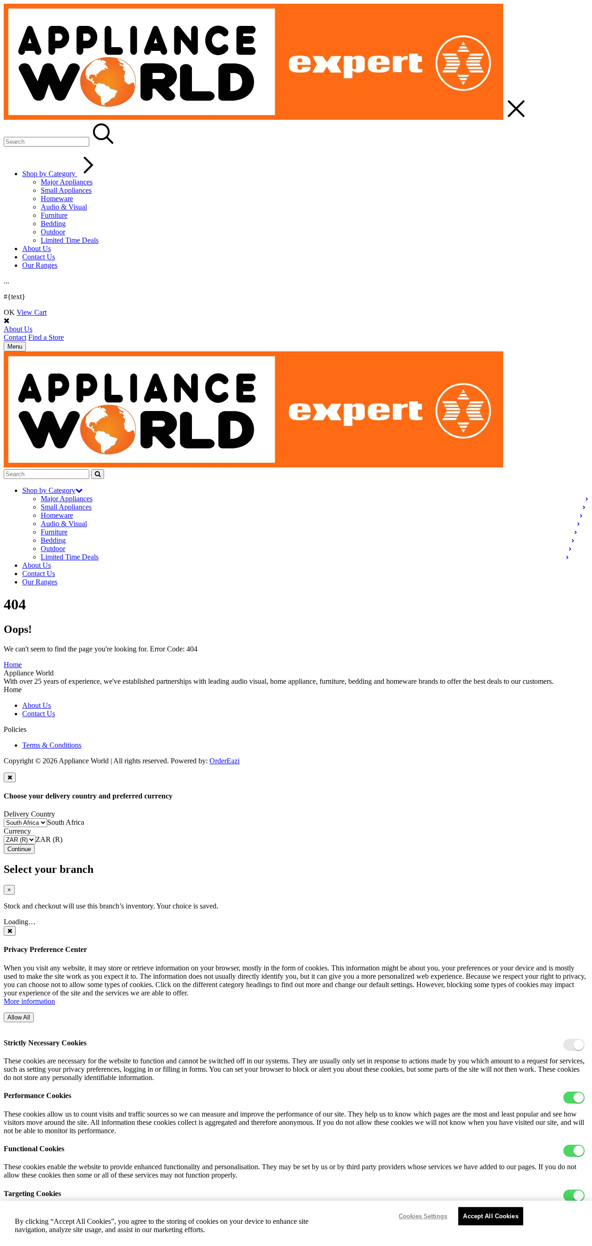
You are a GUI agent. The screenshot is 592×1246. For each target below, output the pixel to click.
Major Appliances (66, 182)
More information (29, 1001)
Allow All (18, 1017)
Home (13, 665)
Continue (19, 849)
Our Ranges (39, 265)
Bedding (53, 223)
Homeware (57, 199)
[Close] (10, 777)
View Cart (32, 312)
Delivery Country (29, 814)
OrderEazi (225, 761)
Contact (15, 337)
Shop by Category (49, 174)
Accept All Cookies (490, 1216)
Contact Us (38, 257)
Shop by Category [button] (48, 490)
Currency (17, 831)
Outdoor (53, 232)
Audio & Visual (64, 207)
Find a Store (46, 337)
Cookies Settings (423, 1216)
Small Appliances (66, 190)
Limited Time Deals (70, 240)
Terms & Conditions (51, 745)
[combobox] (65, 822)
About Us (36, 248)
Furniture (54, 215)
